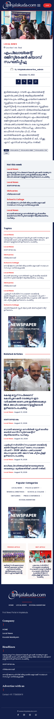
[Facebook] (18, 81)
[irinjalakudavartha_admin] (12, 69)
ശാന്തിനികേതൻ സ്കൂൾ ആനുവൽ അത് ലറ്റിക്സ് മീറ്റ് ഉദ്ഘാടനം (25, 309)
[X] (24, 81)
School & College (15, 199)
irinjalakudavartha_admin (30, 69)
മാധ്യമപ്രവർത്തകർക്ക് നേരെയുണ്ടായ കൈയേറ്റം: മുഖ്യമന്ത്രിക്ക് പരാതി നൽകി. (25, 467)
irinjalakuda (14, 150)
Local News (10, 44)
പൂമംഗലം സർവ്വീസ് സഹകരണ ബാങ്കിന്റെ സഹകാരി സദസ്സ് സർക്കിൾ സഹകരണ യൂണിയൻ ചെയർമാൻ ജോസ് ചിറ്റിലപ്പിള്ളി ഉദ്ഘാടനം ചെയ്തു (40, 571)
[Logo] (19, 5)
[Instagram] (24, 715)
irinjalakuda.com (41, 150)
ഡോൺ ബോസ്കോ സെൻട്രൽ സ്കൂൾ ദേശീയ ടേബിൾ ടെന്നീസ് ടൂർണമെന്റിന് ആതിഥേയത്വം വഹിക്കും (27, 215)
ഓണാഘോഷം (13, 185)
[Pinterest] (29, 81)
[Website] (30, 715)
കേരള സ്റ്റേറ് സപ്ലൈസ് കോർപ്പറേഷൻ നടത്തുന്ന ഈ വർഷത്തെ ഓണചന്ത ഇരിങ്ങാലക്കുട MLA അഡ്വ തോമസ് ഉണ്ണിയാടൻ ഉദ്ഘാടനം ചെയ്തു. (29, 174)
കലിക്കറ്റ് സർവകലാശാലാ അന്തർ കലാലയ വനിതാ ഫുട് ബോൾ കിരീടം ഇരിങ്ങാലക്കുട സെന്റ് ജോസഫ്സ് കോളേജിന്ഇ (14, 569)
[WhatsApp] (35, 81)
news (6, 153)
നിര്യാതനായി (13, 194)
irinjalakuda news (27, 150)
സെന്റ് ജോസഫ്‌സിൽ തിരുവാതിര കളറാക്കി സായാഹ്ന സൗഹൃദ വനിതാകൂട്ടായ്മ (26, 203)
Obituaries (12, 191)
